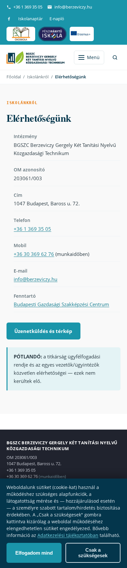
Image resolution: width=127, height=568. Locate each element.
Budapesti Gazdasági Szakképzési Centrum (61, 304)
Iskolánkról (38, 77)
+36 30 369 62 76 (34, 254)
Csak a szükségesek (92, 552)
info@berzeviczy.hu (73, 7)
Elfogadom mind (34, 553)
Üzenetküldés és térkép (43, 331)
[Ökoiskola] (21, 34)
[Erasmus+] (81, 34)
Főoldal (14, 77)
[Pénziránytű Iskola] (52, 34)
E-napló (56, 19)
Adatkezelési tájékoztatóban (67, 535)
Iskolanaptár (30, 19)
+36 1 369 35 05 (27, 7)
